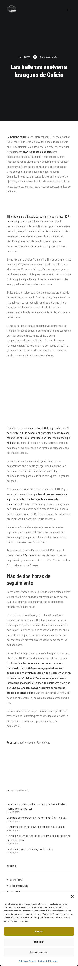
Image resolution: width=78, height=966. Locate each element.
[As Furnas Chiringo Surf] (11, 9)
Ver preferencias (39, 952)
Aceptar (39, 931)
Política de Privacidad (48, 961)
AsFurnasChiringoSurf (50, 57)
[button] (72, 896)
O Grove (27, 555)
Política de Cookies (27, 961)
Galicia (33, 246)
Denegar (39, 941)
